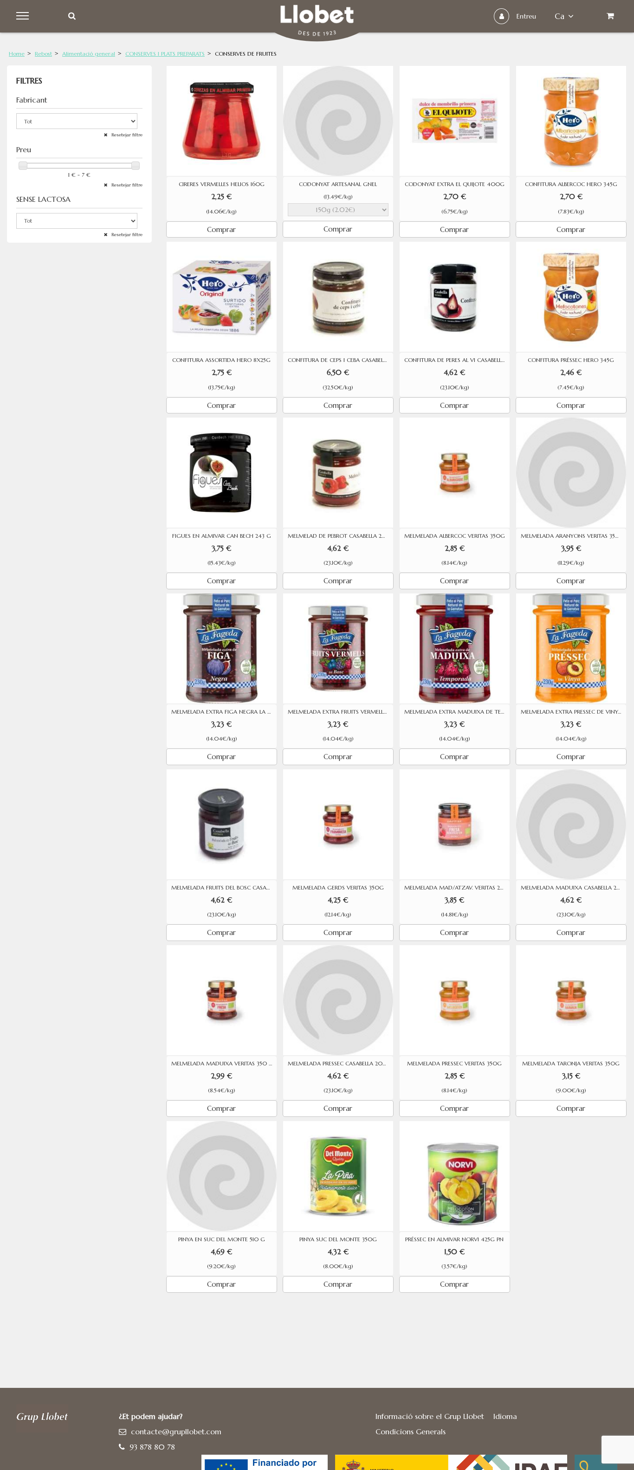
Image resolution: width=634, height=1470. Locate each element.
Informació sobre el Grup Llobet (429, 1416)
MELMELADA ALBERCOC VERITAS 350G (454, 536)
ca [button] (559, 16)
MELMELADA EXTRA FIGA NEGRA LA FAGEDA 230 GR (224, 712)
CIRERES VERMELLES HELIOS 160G (222, 184)
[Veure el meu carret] (610, 16)
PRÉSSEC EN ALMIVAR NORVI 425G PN (454, 1239)
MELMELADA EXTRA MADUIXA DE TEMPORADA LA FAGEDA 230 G (457, 712)
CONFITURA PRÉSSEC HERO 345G (571, 360)
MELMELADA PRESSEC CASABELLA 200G (340, 1063)
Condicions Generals (410, 1431)
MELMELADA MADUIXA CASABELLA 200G (573, 887)
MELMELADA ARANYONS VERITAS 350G (572, 536)
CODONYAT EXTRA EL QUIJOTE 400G (455, 184)
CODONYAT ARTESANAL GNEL (338, 184)
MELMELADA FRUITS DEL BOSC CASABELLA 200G (224, 887)
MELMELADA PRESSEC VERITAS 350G (454, 1063)
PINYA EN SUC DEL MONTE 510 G (221, 1239)
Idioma (505, 1416)
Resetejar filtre (126, 135)
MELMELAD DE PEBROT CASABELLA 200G (340, 536)
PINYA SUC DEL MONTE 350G (338, 1239)
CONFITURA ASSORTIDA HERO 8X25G (221, 360)
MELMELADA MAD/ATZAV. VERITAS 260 (456, 887)
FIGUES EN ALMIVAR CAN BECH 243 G (221, 536)
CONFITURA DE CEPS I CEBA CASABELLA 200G (340, 360)
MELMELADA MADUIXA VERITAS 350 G (222, 1063)
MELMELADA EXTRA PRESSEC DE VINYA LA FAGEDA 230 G (573, 712)
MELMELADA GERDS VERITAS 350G (338, 887)
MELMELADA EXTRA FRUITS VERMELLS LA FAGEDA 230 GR (340, 712)
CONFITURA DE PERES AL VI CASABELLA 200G (457, 360)
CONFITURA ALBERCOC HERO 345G (571, 184)
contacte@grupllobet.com (176, 1431)
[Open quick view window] (222, 121)
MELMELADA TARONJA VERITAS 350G (571, 1063)
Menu (24, 16)
